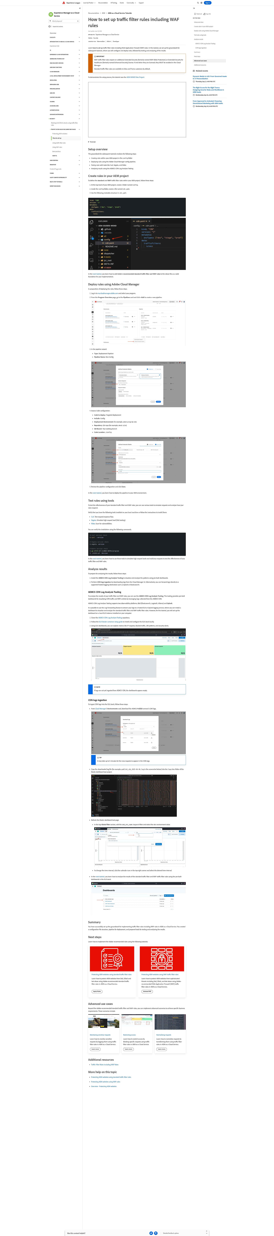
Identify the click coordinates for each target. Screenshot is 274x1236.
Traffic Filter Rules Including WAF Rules (104, 1064)
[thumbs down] (156, 1233)
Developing (53, 80)
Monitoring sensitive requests (100, 1035)
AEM (103, 13)
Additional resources (200, 65)
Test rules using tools (200, 35)
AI (50, 50)
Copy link (208, 14)
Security (95, 38)
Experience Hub (54, 46)
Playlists (52, 37)
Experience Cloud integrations (59, 54)
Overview (53, 33)
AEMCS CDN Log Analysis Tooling (205, 44)
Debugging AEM (54, 84)
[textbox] (64, 21)
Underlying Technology (57, 59)
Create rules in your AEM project (203, 26)
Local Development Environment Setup (62, 76)
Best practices (56, 151)
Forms (52, 173)
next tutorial (97, 274)
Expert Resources (55, 186)
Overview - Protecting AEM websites (104, 1086)
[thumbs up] (151, 1233)
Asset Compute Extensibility (58, 177)
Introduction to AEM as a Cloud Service (62, 41)
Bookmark (199, 14)
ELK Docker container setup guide (111, 622)
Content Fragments (55, 169)
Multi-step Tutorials (56, 182)
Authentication (54, 110)
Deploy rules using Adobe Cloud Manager (206, 31)
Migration (53, 164)
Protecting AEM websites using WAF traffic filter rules (159, 974)
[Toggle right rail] (194, 8)
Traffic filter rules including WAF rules (63, 129)
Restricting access (129, 1035)
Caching (52, 101)
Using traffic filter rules (59, 143)
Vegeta (93, 520)
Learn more (95, 1049)
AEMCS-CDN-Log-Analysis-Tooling (110, 618)
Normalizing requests (163, 1035)
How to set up (57, 138)
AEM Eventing (54, 160)
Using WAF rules (57, 147)
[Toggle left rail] (80, 8)
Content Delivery (55, 97)
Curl (92, 517)
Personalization (55, 88)
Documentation (93, 13)
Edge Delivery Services (56, 63)
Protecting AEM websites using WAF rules (105, 1082)
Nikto (93, 523)
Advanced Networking (56, 114)
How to (54, 155)
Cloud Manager (100, 709)
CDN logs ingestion (201, 48)
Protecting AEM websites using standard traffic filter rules (111, 974)
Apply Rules (97, 991)
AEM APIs (52, 93)
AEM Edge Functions (56, 67)
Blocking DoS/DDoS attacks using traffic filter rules (64, 124)
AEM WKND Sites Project (135, 77)
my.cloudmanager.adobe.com (108, 293)
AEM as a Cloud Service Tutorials (120, 13)
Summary (197, 52)
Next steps (197, 56)
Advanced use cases (200, 61)
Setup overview (198, 22)
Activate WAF (147, 991)
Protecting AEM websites (59, 134)
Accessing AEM (54, 106)
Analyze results (198, 39)
